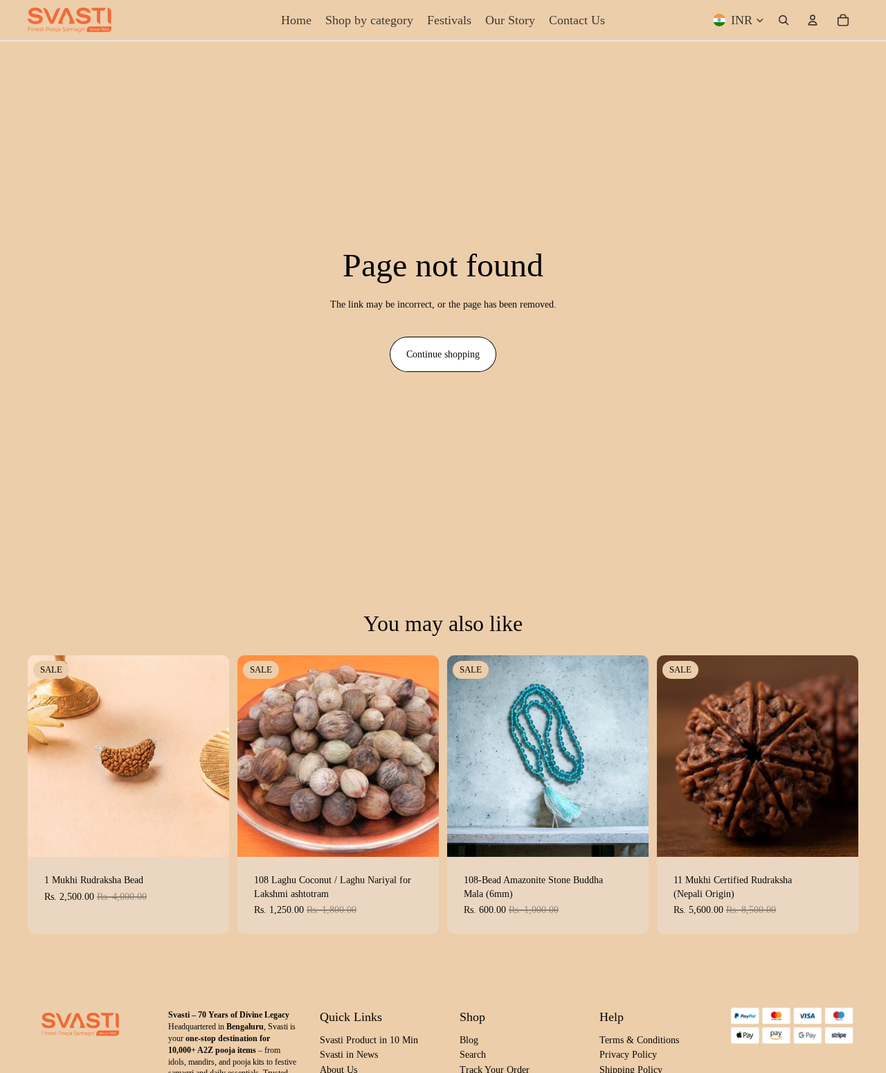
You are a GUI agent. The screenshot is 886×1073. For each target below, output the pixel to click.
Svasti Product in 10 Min (369, 1040)
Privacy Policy (628, 1054)
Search (473, 1054)
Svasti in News (349, 1054)
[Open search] (783, 20)
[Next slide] (208, 756)
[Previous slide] (48, 756)
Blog (469, 1040)
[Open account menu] (812, 20)
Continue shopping (443, 354)
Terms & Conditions (639, 1040)
